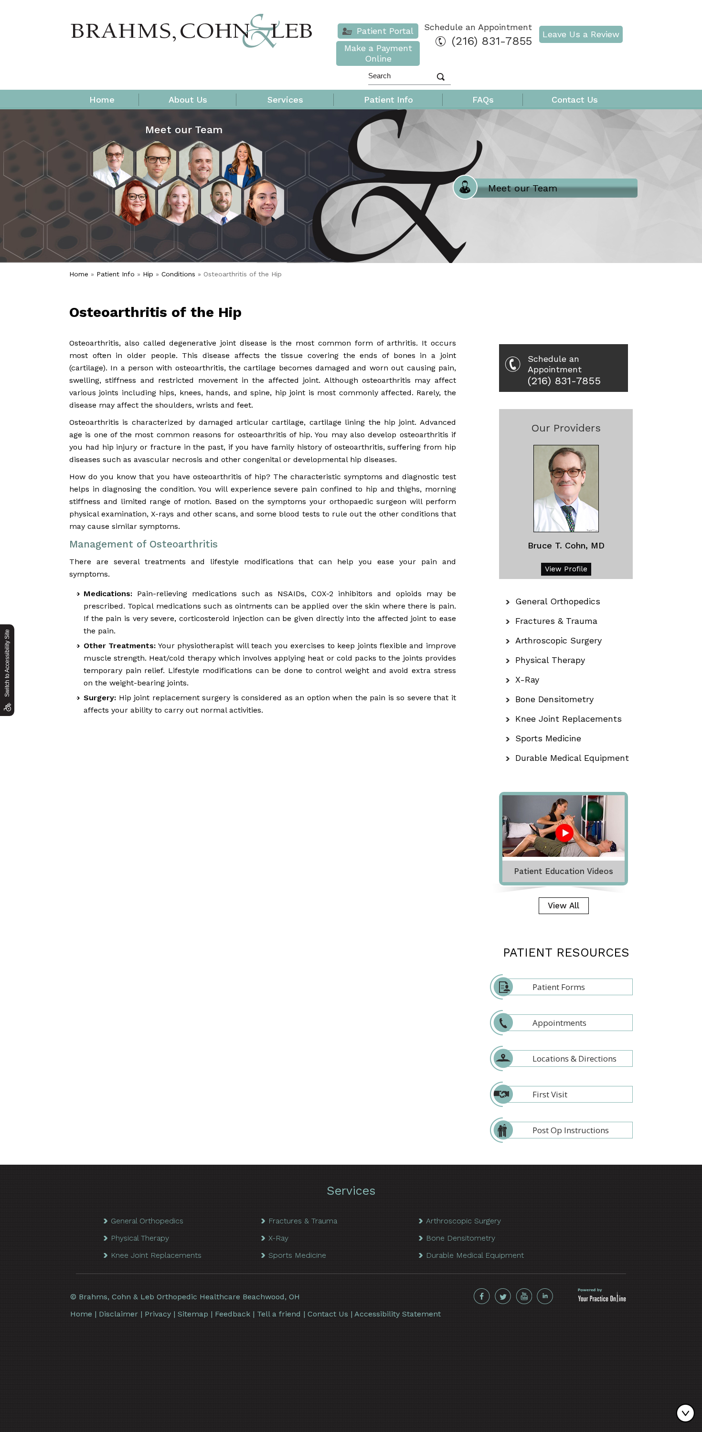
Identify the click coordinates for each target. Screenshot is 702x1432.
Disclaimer (118, 1313)
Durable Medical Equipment (572, 758)
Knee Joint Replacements (568, 719)
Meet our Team (184, 130)
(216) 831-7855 (492, 41)
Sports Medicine (548, 738)
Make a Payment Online (378, 53)
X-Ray (527, 679)
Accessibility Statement (397, 1313)
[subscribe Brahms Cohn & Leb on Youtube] (524, 1296)
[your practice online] (602, 1299)
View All (563, 905)
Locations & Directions (574, 1058)
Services (285, 100)
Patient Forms (558, 986)
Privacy (158, 1313)
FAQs (483, 100)
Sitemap (193, 1313)
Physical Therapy (550, 660)
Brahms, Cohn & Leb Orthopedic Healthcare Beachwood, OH (189, 1296)
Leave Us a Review (580, 34)
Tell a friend (279, 1313)
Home (102, 100)
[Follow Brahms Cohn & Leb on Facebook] (482, 1296)
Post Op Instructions (570, 1130)
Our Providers (566, 428)
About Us (188, 100)
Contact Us (575, 100)
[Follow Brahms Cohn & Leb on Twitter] (503, 1296)
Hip (148, 274)
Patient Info (388, 100)
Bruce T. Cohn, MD (566, 545)
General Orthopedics (557, 601)
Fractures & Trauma (556, 621)
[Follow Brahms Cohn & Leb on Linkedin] (545, 1296)
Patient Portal (385, 31)
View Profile (566, 569)
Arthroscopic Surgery (558, 640)
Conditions (178, 274)
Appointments (559, 1022)
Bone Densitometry (554, 699)
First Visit (549, 1094)
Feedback (232, 1313)
